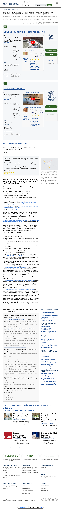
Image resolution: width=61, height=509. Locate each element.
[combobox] (28, 5)
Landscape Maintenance (47, 378)
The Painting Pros (12, 329)
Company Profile (34, 64)
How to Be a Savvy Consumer (29, 470)
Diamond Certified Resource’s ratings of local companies (18, 280)
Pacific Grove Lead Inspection (49, 345)
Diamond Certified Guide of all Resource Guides (16, 267)
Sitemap (5, 472)
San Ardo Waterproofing (47, 347)
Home (23, 485)
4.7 (31, 59)
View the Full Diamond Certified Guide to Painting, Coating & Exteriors (23, 448)
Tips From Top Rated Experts (29, 468)
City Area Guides (26, 493)
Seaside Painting (45, 326)
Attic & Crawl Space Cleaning (49, 376)
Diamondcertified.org (6, 9)
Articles (23, 473)
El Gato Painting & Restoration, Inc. (17, 319)
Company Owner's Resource (10, 485)
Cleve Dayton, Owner (25, 115)
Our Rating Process (7, 468)
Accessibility (44, 490)
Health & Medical (26, 488)
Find (49, 5)
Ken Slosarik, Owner (25, 58)
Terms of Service (45, 485)
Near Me (5, 470)
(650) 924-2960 (51, 50)
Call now (51, 107)
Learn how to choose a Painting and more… (15, 143)
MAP (49, 60)
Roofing (43, 379)
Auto (23, 486)
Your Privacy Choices (34, 507)
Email (51, 54)
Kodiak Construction (46, 358)
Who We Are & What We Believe (48, 476)
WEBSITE (52, 60)
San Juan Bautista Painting (48, 331)
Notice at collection (23, 507)
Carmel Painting (45, 329)
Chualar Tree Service (46, 320)
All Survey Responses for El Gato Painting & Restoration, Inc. (19, 328)
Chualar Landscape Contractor (49, 315)
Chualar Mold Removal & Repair (49, 314)
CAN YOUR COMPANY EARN (49, 456)
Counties (5, 473)
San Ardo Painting (46, 328)
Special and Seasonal (27, 491)
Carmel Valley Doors (46, 344)
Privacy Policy (44, 486)
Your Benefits (44, 467)
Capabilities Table (34, 69)
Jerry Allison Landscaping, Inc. (49, 362)
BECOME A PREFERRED (11, 456)
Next (20, 75)
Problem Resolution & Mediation (30, 472)
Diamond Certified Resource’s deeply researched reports (18, 289)
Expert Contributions (26, 62)
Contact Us (43, 477)
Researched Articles (35, 67)
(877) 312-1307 (31, 500)
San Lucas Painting (46, 333)
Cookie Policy (44, 488)
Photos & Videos (34, 66)
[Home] (5, 4)
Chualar (12, 9)
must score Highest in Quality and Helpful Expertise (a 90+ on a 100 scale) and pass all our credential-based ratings (21, 220)
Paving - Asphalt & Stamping (48, 381)
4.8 (31, 116)
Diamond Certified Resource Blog (30, 467)
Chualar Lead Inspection (47, 312)
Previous (4, 75)
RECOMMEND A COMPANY (30, 456)
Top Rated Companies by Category (11, 467)
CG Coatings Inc (33, 223)
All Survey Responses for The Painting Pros (15, 347)
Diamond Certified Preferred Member (13, 255)
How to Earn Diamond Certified (10, 486)
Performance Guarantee (22, 209)
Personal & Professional (27, 490)
